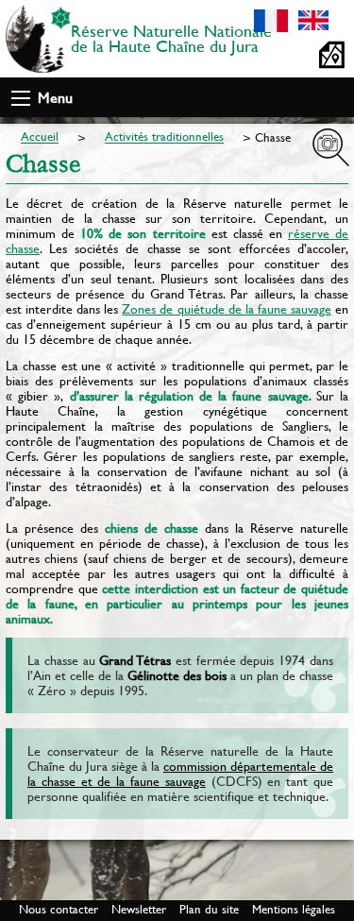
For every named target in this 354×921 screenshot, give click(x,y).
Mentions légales (293, 909)
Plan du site (209, 909)
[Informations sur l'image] (330, 147)
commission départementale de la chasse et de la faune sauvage (180, 774)
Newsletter (138, 909)
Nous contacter (58, 909)
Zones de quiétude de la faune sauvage (226, 308)
